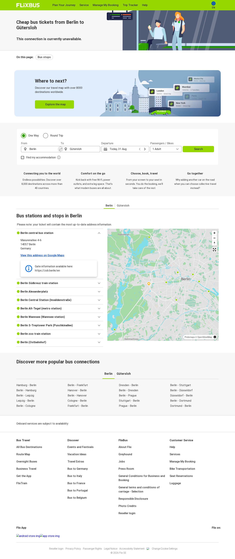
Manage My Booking (182, 461)
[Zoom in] (214, 232)
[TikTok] (217, 536)
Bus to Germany (77, 468)
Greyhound (125, 454)
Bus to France (76, 483)
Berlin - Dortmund (180, 400)
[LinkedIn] (215, 536)
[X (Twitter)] (216, 536)
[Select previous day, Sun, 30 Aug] (140, 149)
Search (198, 149)
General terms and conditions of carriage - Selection (139, 489)
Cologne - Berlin (77, 400)
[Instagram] (213, 536)
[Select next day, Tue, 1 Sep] (145, 149)
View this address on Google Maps (42, 255)
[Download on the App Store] (50, 536)
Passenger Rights (92, 548)
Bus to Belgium (77, 497)
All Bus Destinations (29, 447)
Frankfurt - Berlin (78, 405)
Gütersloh (123, 205)
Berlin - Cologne (25, 405)
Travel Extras (75, 461)
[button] (59, 233)
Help (172, 447)
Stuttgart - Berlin (129, 400)
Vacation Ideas (76, 454)
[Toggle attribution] (215, 337)
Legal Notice (110, 548)
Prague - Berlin (128, 405)
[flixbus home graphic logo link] (28, 5)
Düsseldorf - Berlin (181, 395)
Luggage (175, 483)
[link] (117, 93)
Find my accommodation (41, 157)
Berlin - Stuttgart (180, 385)
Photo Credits (127, 506)
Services (175, 454)
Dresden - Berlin (128, 385)
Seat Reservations (181, 476)
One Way (33, 135)
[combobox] (43, 149)
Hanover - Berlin (77, 390)
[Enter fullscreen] (214, 249)
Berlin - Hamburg (26, 390)
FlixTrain (21, 483)
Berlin (109, 205)
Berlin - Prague (128, 395)
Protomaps (190, 336)
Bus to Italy (74, 476)
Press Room (126, 468)
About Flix (125, 447)
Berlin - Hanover (77, 395)
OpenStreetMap (204, 336)
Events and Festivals (80, 447)
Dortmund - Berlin (180, 405)
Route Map (23, 454)
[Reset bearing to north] (214, 242)
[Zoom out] (214, 237)
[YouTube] (214, 536)
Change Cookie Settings (165, 548)
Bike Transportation (182, 468)
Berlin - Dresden (128, 390)
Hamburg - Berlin (26, 385)
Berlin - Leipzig (25, 395)
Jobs (122, 461)
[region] (163, 285)
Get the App (23, 476)
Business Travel (26, 468)
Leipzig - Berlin (25, 400)
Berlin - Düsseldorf (181, 390)
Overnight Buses (26, 461)
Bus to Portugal (77, 490)
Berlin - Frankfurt (78, 385)
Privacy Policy (73, 548)
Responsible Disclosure (133, 498)
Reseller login (127, 513)
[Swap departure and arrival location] (60, 149)
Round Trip (56, 135)
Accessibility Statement (132, 548)
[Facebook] (212, 536)
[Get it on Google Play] (28, 536)
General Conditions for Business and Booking (142, 478)
